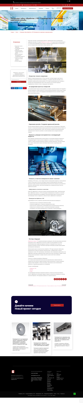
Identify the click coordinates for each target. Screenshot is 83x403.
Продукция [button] (41, 8)
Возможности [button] (23, 8)
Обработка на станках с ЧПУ (47, 42)
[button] (69, 1)
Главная (16, 8)
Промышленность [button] (32, 8)
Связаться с (59, 8)
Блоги (17, 32)
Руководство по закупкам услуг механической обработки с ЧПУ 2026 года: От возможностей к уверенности (62, 339)
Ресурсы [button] (47, 8)
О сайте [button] (53, 8)
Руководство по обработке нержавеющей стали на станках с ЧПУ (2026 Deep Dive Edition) (41, 344)
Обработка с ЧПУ (33, 268)
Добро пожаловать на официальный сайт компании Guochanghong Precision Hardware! (27, 2)
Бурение (31, 269)
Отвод (31, 271)
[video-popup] (16, 301)
